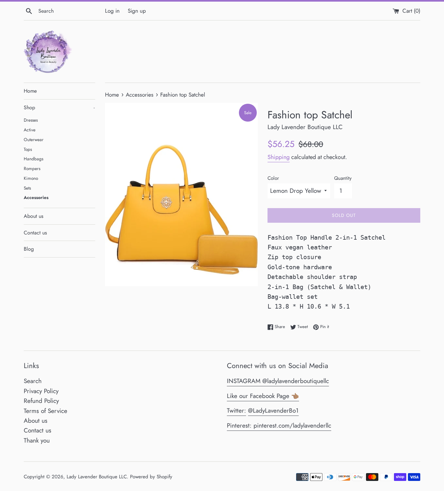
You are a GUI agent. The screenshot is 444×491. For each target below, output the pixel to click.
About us (33, 216)
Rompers (32, 168)
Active (29, 129)
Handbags (33, 158)
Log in (112, 11)
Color (273, 178)
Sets (27, 188)
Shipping (279, 157)
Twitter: (236, 410)
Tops (28, 149)
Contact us (35, 232)
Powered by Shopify (151, 476)
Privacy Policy (41, 391)
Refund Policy (41, 400)
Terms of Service (45, 410)
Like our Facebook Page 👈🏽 (263, 395)
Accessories (36, 197)
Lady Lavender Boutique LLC (97, 476)
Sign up (137, 11)
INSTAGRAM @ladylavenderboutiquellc (278, 381)
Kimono (31, 178)
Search (33, 381)
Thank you (37, 440)
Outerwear (34, 139)
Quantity (343, 178)
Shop (59, 107)
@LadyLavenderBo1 (273, 410)
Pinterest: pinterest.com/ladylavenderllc (279, 425)
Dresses (31, 120)
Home (30, 91)
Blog (29, 249)
